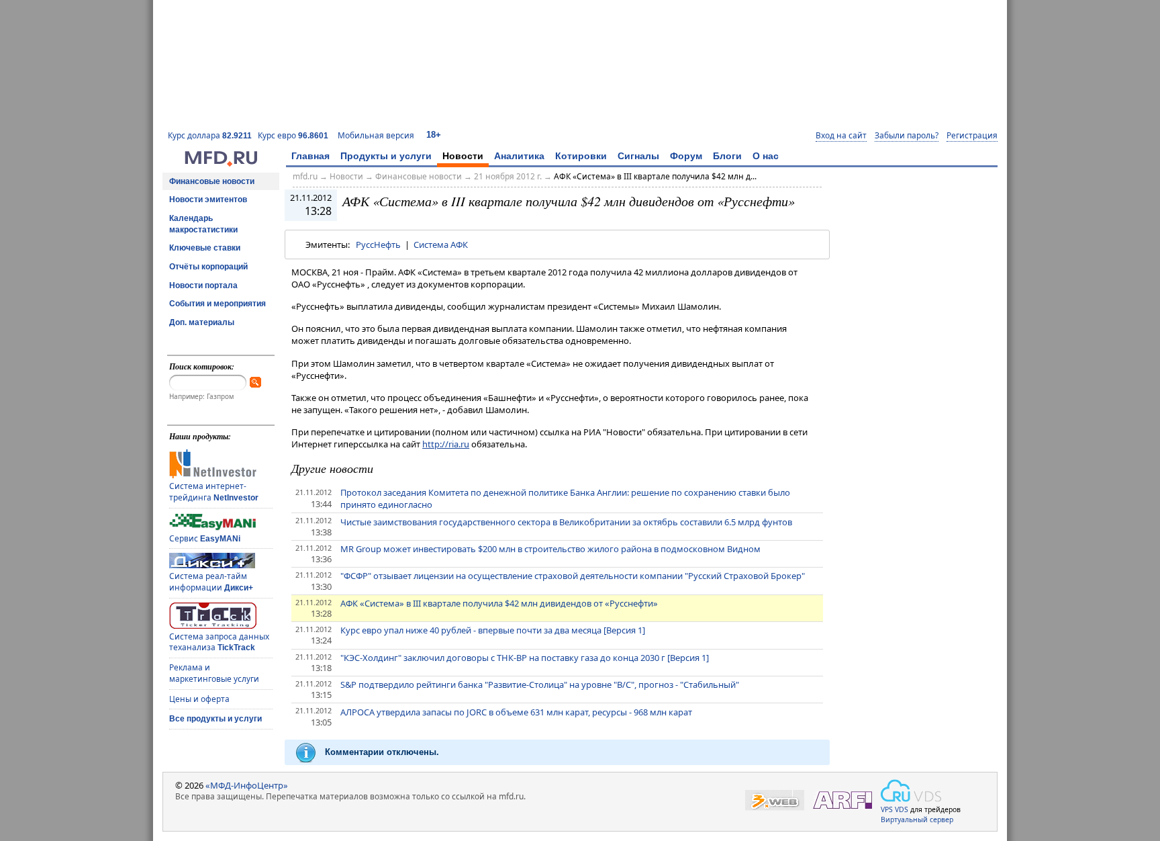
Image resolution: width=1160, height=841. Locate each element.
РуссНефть (378, 244)
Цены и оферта (199, 699)
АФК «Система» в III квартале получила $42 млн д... (655, 176)
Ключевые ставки (204, 248)
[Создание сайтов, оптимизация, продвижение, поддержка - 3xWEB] (774, 800)
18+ (433, 135)
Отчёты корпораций (208, 266)
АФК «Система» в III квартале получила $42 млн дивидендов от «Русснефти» (499, 603)
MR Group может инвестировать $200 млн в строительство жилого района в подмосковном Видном (550, 549)
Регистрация (972, 135)
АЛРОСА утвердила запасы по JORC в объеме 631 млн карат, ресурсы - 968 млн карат (516, 712)
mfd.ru (305, 176)
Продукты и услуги (386, 155)
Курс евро (293, 135)
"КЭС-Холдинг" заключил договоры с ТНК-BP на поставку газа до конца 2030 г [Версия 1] (524, 658)
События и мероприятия (217, 303)
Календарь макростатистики (203, 224)
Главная (310, 155)
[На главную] (221, 163)
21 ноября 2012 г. (508, 176)
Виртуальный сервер (917, 819)
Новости (462, 155)
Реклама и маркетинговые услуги (214, 673)
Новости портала (203, 285)
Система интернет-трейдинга (213, 491)
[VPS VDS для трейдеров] (911, 790)
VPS (887, 809)
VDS (901, 809)
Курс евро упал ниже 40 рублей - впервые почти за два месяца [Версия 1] (492, 630)
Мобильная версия (376, 135)
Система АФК (441, 244)
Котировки (581, 155)
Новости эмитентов (208, 199)
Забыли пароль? (906, 135)
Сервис (204, 538)
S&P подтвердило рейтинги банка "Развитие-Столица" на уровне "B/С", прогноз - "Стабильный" (539, 684)
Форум (686, 155)
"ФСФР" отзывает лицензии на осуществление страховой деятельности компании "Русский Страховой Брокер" (572, 576)
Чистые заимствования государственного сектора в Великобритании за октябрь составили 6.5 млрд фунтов (566, 522)
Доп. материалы (201, 322)
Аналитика (519, 155)
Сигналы (638, 155)
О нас (766, 155)
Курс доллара (210, 135)
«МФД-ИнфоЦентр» (246, 785)
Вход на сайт (841, 135)
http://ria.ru (445, 444)
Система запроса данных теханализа (219, 642)
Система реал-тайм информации (211, 581)
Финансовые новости (211, 181)
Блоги (727, 155)
